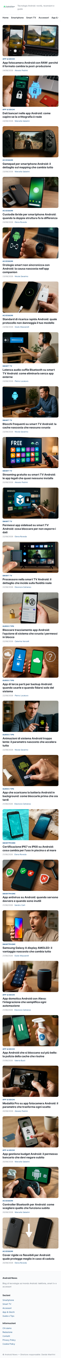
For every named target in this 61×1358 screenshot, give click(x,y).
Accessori (44, 17)
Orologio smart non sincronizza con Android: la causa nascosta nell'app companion (26, 268)
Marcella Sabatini (22, 121)
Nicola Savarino (21, 276)
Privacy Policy (9, 1340)
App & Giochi (9, 59)
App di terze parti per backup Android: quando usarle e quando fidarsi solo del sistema (28, 688)
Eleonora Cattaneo (23, 587)
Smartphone (17, 17)
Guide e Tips (8, 626)
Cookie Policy (9, 1344)
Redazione (7, 1332)
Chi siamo (7, 1328)
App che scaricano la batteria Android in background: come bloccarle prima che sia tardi (30, 796)
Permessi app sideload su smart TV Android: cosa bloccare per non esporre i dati (29, 529)
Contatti (6, 1336)
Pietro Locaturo (21, 381)
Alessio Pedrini (21, 70)
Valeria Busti (19, 1060)
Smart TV (31, 17)
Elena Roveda (21, 222)
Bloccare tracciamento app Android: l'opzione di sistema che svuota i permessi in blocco (30, 633)
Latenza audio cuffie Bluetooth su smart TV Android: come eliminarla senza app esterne (29, 373)
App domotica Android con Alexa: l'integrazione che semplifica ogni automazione (24, 1002)
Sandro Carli (19, 905)
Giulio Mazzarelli (22, 327)
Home (6, 17)
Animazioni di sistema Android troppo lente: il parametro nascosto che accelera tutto (29, 742)
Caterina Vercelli (22, 641)
